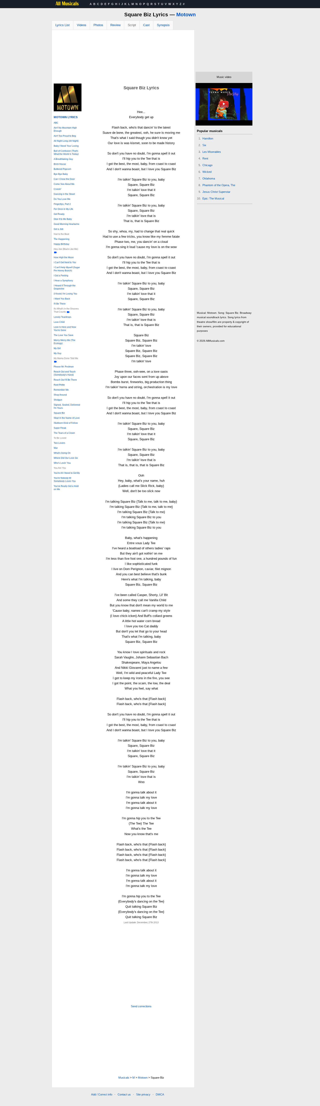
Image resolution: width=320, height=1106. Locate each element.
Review (115, 25)
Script (132, 25)
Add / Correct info (101, 1094)
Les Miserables (211, 151)
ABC (56, 122)
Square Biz (59, 413)
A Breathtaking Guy (63, 159)
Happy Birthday (61, 244)
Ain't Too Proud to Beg (65, 136)
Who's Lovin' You (62, 463)
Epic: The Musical (213, 198)
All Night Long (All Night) (66, 141)
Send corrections (141, 1006)
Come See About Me (64, 184)
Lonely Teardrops (62, 317)
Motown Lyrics (66, 117)
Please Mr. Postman (64, 366)
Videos (81, 25)
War (56, 448)
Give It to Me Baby (63, 219)
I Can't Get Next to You (65, 262)
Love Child (59, 322)
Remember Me (61, 390)
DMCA (160, 1094)
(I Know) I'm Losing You (65, 293)
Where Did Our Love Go (66, 458)
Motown (186, 14)
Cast (146, 25)
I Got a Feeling (61, 275)
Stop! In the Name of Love (67, 418)
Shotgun (58, 400)
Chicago (207, 165)
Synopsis (163, 25)
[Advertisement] (123, 58)
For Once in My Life (63, 209)
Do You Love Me (62, 199)
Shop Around (60, 395)
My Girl (57, 348)
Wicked (206, 171)
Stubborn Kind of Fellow (66, 423)
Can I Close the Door (64, 179)
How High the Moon (64, 257)
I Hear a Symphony (63, 280)
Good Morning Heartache (66, 224)
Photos (98, 25)
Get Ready (59, 214)
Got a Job (58, 229)
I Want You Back (62, 298)
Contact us (124, 1094)
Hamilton (207, 138)
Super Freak (60, 428)
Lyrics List (62, 25)
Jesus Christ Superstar (216, 191)
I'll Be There (60, 303)
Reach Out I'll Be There (65, 380)
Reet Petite (59, 385)
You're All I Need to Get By (67, 473)
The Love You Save (63, 335)
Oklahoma (208, 178)
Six (204, 145)
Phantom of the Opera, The (218, 185)
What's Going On (62, 453)
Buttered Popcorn (62, 169)
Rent (205, 158)
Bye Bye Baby (61, 174)
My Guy (57, 353)
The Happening (61, 239)
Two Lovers (59, 443)
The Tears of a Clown (64, 433)
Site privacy (143, 1094)
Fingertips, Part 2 (62, 204)
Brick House (60, 164)
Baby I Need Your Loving (66, 146)
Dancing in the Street (64, 194)
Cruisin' (57, 189)
